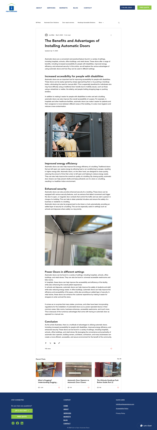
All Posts (38, 22)
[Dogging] (49, 369)
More (100, 22)
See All (119, 358)
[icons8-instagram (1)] (13, 423)
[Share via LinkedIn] (55, 343)
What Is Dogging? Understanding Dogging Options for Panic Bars (47, 381)
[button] (119, 22)
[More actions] (111, 35)
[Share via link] (59, 343)
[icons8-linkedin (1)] (22, 423)
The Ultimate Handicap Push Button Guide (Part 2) (107, 381)
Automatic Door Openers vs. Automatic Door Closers (78, 381)
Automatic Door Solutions (51, 22)
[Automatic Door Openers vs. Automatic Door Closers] (78, 369)
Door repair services (68, 22)
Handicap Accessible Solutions (86, 22)
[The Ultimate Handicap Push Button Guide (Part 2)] (108, 369)
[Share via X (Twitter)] (50, 343)
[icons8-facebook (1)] (17, 423)
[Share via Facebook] (46, 343)
